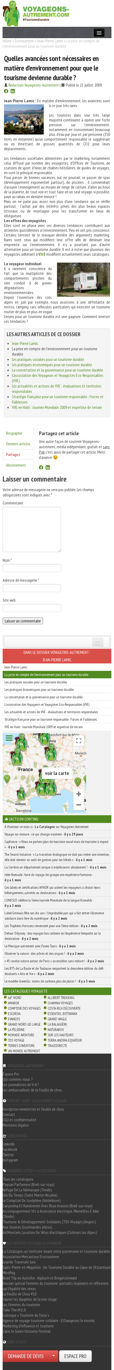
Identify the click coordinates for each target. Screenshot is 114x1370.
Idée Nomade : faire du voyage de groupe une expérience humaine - (49, 877)
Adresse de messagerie (21, 580)
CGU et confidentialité (19, 1119)
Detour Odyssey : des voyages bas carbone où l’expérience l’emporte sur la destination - (53, 936)
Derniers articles (18, 443)
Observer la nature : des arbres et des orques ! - (44, 953)
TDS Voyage (16, 1040)
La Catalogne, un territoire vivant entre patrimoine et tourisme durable (56, 1251)
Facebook (10, 1149)
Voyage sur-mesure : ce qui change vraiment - (44, 834)
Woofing (9, 1272)
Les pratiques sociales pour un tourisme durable (48, 359)
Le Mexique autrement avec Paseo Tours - (40, 946)
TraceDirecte (57, 1045)
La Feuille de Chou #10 (19, 1293)
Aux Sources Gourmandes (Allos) (27, 1227)
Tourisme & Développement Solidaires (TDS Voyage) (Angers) (49, 1221)
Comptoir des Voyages (24, 1008)
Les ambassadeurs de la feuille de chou (32, 1089)
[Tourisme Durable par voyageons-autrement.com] (36, 12)
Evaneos (14, 1019)
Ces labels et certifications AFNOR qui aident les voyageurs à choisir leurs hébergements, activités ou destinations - (52, 890)
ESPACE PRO (75, 1356)
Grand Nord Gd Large (24, 1024)
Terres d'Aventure (21, 1045)
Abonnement (16, 465)
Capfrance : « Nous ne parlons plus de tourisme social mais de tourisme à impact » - (56, 844)
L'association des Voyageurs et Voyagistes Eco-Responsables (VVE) (47, 704)
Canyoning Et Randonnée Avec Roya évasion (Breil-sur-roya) (48, 1205)
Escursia (14, 1013)
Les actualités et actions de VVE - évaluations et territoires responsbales (51, 712)
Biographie (14, 433)
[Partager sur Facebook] (6, 91)
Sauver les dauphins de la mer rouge (30, 1299)
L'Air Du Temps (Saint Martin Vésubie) (30, 1195)
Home (7, 40)
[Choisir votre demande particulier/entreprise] (53, 1356)
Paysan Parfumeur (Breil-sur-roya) (28, 1184)
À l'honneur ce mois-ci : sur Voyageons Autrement (47, 826)
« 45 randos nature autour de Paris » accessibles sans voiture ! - (54, 961)
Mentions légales (16, 1125)
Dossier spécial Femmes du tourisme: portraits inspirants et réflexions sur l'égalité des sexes (56, 1286)
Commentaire (13, 502)
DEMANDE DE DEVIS (26, 1356)
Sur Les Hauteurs (60, 1035)
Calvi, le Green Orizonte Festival (27, 1331)
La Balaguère (57, 1024)
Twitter (8, 1154)
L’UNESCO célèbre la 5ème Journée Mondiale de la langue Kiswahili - (49, 903)
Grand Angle (57, 1019)
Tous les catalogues (18, 1179)
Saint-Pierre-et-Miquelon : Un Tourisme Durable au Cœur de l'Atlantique (57, 1267)
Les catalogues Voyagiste (26, 991)
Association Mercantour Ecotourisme (31, 1256)
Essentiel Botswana (62, 1013)
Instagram (10, 1160)
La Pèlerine (16, 1029)
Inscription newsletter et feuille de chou (33, 1109)
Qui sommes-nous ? (18, 1079)
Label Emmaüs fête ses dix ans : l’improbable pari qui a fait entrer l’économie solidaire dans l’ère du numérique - (54, 916)
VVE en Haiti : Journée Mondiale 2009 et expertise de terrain (57, 407)
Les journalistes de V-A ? (21, 1084)
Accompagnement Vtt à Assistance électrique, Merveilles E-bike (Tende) (51, 1213)
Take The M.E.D (14, 1309)
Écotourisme (24, 40)
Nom (7, 560)
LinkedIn (9, 1144)
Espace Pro (11, 1074)
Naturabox (56, 1029)
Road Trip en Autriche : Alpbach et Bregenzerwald (40, 1278)
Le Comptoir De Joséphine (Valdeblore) (32, 1200)
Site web (9, 600)
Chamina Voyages (60, 1003)
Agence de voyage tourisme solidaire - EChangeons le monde (49, 1320)
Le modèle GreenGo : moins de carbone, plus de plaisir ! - (50, 981)
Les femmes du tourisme (21, 1304)
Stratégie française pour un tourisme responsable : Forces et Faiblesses (51, 719)
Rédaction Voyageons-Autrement (33, 85)
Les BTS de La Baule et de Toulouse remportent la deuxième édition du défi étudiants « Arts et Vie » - (54, 971)
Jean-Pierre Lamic (50, 40)
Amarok (13, 1003)
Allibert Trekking (61, 997)
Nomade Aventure (21, 1035)
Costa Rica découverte (64, 1008)
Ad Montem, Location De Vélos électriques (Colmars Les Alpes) (50, 1232)
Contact (9, 1114)
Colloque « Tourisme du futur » (26, 1315)
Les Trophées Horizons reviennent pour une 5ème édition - (51, 925)
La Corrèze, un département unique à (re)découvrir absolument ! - (56, 867)
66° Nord (14, 997)
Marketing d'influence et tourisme (28, 1325)
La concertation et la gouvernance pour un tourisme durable (57, 370)
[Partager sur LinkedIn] (13, 91)
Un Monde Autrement (24, 1051)
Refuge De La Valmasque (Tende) (27, 1189)
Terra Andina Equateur (65, 1040)
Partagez (13, 454)
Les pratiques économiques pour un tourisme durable (52, 364)
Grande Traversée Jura (19, 1262)
